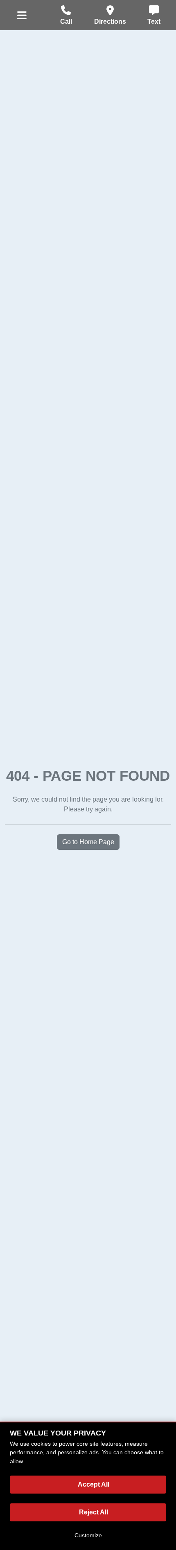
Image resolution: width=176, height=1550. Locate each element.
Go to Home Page (88, 841)
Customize (88, 1535)
